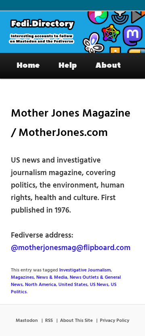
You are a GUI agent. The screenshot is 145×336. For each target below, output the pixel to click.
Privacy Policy (114, 320)
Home (28, 65)
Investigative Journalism (85, 270)
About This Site (76, 320)
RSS (49, 320)
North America (40, 284)
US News (99, 284)
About (108, 65)
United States (72, 284)
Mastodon (27, 320)
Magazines (22, 277)
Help (67, 65)
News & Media (51, 277)
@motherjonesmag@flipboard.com (70, 248)
